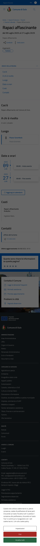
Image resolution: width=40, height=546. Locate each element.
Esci (20, 534)
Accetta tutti (20, 540)
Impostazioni (20, 528)
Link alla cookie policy (21, 521)
